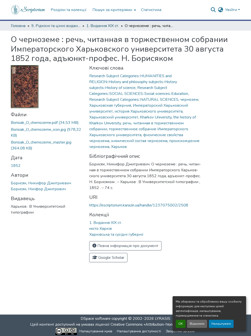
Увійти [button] (231, 10)
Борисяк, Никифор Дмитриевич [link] (41, 183)
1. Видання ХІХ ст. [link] (102, 26)
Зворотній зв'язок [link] (180, 331)
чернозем (189, 99)
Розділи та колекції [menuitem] (69, 10)
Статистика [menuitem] (151, 10)
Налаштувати (221, 323)
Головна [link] (18, 26)
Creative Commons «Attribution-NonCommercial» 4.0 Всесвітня (165, 324)
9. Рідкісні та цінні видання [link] (55, 26)
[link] (47, 123)
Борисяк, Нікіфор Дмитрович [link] (38, 189)
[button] (28, 10)
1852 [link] (16, 165)
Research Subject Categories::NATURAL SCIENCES (133, 99)
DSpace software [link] (96, 318)
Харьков (119, 146)
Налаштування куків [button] (95, 331)
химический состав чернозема (139, 141)
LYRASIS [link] (162, 318)
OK (180, 323)
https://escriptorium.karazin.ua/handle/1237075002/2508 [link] (138, 205)
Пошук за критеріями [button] (112, 10)
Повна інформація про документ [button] (127, 245)
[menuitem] (113, 10)
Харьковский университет (113, 117)
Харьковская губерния (110, 105)
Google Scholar (110, 257)
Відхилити (197, 323)
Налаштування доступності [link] (139, 331)
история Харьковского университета (148, 111)
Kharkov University (156, 117)
